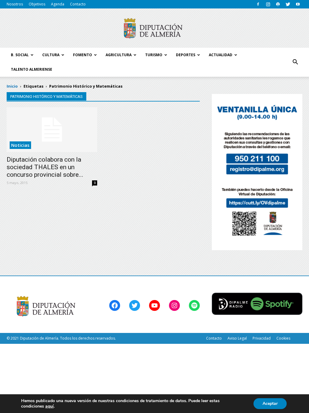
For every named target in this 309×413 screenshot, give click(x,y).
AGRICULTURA (119, 54)
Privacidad (262, 338)
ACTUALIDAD (220, 54)
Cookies (283, 338)
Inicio (12, 86)
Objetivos (37, 4)
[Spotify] (277, 4)
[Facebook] (258, 4)
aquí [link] (49, 406)
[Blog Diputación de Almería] (154, 28)
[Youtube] (297, 4)
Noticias (20, 145)
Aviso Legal (237, 338)
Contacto (78, 4)
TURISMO (153, 54)
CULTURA (50, 54)
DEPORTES (185, 54)
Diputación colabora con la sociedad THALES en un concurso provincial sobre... (45, 167)
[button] (295, 62)
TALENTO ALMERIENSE (31, 69)
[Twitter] (287, 4)
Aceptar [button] (270, 403)
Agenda (57, 4)
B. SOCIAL (20, 54)
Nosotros (15, 4)
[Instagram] (267, 4)
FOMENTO (82, 54)
